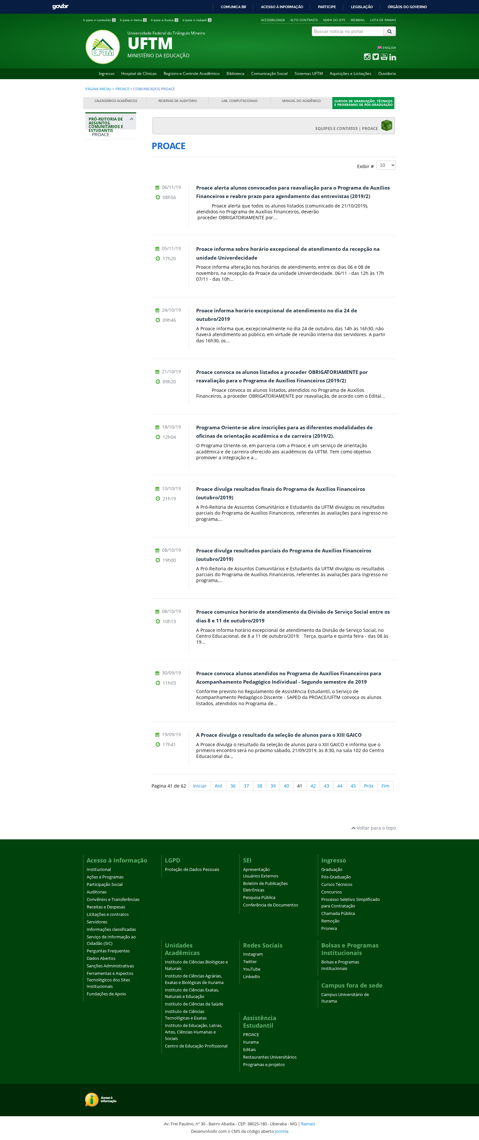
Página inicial (98, 89)
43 (326, 786)
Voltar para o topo (376, 828)
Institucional (99, 869)
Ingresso (106, 73)
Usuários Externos (260, 876)
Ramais (308, 1124)
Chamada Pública (338, 913)
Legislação (362, 7)
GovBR (60, 7)
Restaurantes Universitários (270, 1057)
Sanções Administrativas (110, 966)
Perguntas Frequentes (108, 951)
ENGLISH (389, 47)
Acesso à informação (282, 7)
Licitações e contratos (108, 914)
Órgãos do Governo (407, 7)
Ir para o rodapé (196, 20)
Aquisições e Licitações (350, 73)
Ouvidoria (387, 73)
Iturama (251, 1042)
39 (273, 786)
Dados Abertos (101, 958)
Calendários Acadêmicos (115, 101)
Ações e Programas (105, 877)
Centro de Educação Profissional (196, 1046)
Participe (327, 7)
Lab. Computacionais (239, 101)
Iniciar (200, 786)
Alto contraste (304, 20)
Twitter (250, 961)
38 (259, 786)
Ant (218, 786)
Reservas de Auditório (177, 101)
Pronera (329, 928)
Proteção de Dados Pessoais (192, 869)
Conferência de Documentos (270, 905)
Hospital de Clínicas (139, 73)
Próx (368, 786)
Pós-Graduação (336, 877)
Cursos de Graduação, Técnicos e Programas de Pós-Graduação (363, 103)
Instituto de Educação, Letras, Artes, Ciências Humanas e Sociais (193, 1032)
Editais (249, 1049)
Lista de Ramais (383, 20)
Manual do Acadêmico (301, 101)
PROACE (122, 89)
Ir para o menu (133, 20)
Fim (385, 786)
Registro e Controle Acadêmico (192, 73)
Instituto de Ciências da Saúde (194, 1004)
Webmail (358, 20)
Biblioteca (235, 73)
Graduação (331, 869)
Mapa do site (334, 20)
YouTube (251, 969)
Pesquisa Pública (259, 897)
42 (313, 786)
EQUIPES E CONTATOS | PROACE (348, 128)
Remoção (330, 921)
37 (246, 786)
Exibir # (366, 166)
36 (233, 786)
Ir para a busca (164, 20)
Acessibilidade (273, 20)
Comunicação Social (269, 73)
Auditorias (97, 892)
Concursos (331, 892)
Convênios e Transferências (113, 899)
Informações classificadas (111, 929)
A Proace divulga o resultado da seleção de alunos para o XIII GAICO (279, 735)
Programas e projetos (264, 1064)
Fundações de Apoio (106, 994)
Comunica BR (233, 7)
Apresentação (256, 869)
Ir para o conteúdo (99, 20)
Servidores (97, 922)
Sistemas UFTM (309, 73)
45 (353, 786)
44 (339, 786)
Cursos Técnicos (336, 884)
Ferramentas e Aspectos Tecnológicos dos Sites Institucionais (110, 980)
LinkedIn (251, 976)
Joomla (281, 1131)
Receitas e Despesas (106, 907)
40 (286, 786)
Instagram (253, 954)
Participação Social (105, 884)
